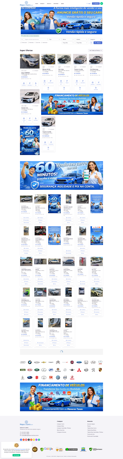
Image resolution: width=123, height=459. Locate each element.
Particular (24, 42)
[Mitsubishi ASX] (26, 199)
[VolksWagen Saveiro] (26, 261)
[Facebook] (21, 440)
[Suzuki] (37, 377)
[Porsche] (100, 370)
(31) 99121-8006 (25, 432)
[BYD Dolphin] (68, 292)
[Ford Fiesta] (82, 292)
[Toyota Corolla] (80, 59)
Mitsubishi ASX (24, 207)
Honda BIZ (80, 269)
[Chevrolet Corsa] (26, 322)
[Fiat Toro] (97, 261)
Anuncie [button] (49, 3)
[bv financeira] (72, 104)
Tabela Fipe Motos (91, 430)
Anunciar (96, 3)
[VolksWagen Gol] (54, 322)
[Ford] (79, 362)
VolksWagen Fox (25, 300)
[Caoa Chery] (37, 362)
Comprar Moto (60, 426)
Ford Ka (79, 207)
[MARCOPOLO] (58, 370)
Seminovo (45, 42)
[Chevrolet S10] (26, 230)
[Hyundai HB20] (54, 292)
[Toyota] (44, 377)
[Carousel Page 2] (62, 32)
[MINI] (72, 370)
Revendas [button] (56, 3)
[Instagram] (24, 440)
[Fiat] (72, 362)
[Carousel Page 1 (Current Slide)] (60, 32)
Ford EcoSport (38, 238)
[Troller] (51, 377)
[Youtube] (26, 440)
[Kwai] (31, 440)
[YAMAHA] (72, 377)
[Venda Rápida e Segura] (61, 20)
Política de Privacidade (92, 436)
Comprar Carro (60, 424)
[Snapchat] (34, 440)
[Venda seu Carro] (54, 235)
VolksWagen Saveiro (26, 269)
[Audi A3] (40, 261)
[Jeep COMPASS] (30, 61)
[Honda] (86, 362)
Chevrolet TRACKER (68, 207)
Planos (89, 426)
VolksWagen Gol (53, 330)
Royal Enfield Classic (68, 238)
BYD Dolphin (66, 300)
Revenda (31, 42)
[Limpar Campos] (91, 42)
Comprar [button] (42, 3)
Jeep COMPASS (25, 73)
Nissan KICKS (46, 69)
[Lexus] (44, 370)
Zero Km (38, 42)
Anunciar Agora (91, 424)
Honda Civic (24, 108)
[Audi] (22, 362)
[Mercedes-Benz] (65, 370)
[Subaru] (30, 377)
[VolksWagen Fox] (26, 292)
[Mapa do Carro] (26, 3)
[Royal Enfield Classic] (68, 230)
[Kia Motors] (30, 370)
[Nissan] (86, 370)
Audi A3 (37, 269)
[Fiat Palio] (64, 59)
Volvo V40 (37, 300)
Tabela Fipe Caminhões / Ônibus (95, 432)
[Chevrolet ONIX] (82, 230)
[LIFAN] (51, 370)
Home (36, 3)
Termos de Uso (90, 434)
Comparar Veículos (61, 432)
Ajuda (62, 3)
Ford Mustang (94, 69)
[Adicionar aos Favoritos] (37, 56)
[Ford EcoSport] (40, 230)
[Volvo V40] (40, 292)
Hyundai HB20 (53, 300)
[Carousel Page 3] (63, 32)
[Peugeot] (93, 370)
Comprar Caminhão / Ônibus (64, 428)
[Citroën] (58, 362)
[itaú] (61, 396)
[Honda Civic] (30, 96)
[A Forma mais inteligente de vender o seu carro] (96, 203)
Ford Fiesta (80, 300)
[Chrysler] (51, 362)
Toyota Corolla (78, 69)
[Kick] (39, 440)
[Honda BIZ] (82, 261)
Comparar (36, 70)
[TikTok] (29, 440)
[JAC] (100, 362)
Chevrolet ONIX (81, 238)
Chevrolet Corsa (25, 330)
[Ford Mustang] (96, 59)
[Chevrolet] (44, 362)
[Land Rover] (37, 370)
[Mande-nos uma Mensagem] (101, 3)
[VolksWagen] (58, 377)
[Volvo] (65, 377)
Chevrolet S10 (24, 238)
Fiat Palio (61, 69)
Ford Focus (52, 269)
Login (89, 3)
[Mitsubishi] (79, 370)
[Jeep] (22, 370)
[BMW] (30, 362)
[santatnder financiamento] (96, 235)
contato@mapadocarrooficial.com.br (30, 435)
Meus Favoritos (60, 430)
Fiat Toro (94, 269)
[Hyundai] (93, 362)
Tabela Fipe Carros (91, 428)
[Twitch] (36, 440)
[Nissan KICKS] (48, 59)
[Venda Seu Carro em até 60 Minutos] (30, 140)
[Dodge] (65, 362)
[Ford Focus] (54, 261)
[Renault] (22, 377)
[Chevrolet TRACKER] (68, 199)
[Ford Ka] (82, 199)
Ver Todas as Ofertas (95, 50)
